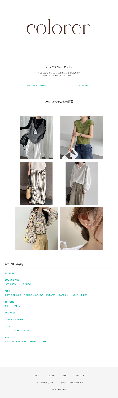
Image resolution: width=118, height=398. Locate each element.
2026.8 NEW (10, 284)
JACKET (17, 331)
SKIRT (7, 306)
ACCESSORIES (19, 342)
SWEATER (51, 295)
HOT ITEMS (10, 273)
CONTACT (79, 376)
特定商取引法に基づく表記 (72, 383)
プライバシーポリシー (44, 383)
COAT (7, 331)
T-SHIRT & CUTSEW (33, 295)
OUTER (8, 327)
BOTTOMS (9, 302)
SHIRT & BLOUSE (13, 295)
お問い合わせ (82, 86)
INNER (84, 295)
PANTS (17, 306)
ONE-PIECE (10, 313)
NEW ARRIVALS (12, 280)
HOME (37, 376)
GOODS (8, 338)
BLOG (64, 376)
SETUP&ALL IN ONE (14, 320)
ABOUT (50, 376)
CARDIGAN (64, 295)
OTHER (43, 342)
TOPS (7, 291)
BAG (7, 342)
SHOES (33, 342)
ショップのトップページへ (35, 86)
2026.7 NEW (25, 284)
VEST (75, 295)
